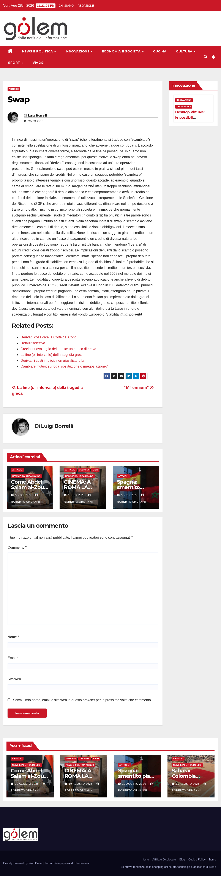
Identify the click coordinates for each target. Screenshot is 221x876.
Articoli (14, 89)
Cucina (159, 51)
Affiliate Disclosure (164, 859)
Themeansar (82, 863)
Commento (17, 547)
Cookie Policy (197, 859)
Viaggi (38, 63)
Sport (14, 63)
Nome (13, 637)
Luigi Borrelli (37, 115)
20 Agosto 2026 (27, 783)
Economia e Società (122, 51)
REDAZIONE (86, 5)
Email (13, 658)
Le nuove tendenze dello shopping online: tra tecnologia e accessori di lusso (168, 866)
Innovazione (77, 51)
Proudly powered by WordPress (23, 863)
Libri (95, 470)
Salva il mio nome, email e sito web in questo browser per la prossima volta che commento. (82, 700)
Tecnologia (184, 106)
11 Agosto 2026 (188, 783)
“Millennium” (137, 387)
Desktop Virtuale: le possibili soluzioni (189, 117)
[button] (205, 57)
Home (145, 859)
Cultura (184, 51)
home (212, 859)
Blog (182, 859)
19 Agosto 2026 (81, 783)
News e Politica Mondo (26, 476)
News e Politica (38, 51)
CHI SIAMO (66, 5)
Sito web (14, 679)
